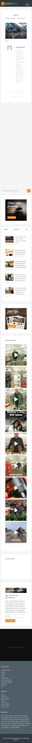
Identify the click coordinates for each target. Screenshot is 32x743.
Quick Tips (4, 697)
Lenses (3, 672)
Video (3, 676)
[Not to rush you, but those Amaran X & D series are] (16, 377)
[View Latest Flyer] (16, 318)
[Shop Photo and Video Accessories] (16, 210)
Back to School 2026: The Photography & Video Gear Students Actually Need (20, 252)
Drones (3, 674)
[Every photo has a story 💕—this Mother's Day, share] (16, 421)
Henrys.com (4, 707)
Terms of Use (5, 703)
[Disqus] (16, 126)
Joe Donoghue (11, 18)
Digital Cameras (5, 670)
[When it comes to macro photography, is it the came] (16, 488)
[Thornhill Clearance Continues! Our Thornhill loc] (16, 355)
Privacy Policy (5, 705)
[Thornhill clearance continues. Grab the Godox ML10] (16, 399)
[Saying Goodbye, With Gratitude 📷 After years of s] (16, 465)
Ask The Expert (5, 699)
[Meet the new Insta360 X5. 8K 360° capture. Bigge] (16, 532)
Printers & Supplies (6, 682)
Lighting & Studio (6, 680)
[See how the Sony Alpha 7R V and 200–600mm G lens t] (16, 510)
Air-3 (16, 15)
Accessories (4, 678)
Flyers (3, 686)
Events (3, 701)
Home (3, 695)
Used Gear (4, 684)
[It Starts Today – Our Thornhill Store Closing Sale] (16, 443)
